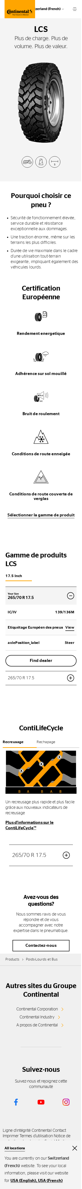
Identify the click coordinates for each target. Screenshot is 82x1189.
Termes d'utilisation (36, 1136)
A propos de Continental (37, 1025)
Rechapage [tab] (46, 742)
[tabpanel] (41, 815)
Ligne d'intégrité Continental (27, 1131)
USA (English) (23, 1181)
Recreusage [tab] (13, 742)
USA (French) (50, 1181)
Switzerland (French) (45, 9)
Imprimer (11, 1136)
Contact (59, 1131)
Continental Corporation (37, 1009)
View (69, 627)
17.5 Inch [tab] (13, 576)
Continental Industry (37, 1017)
